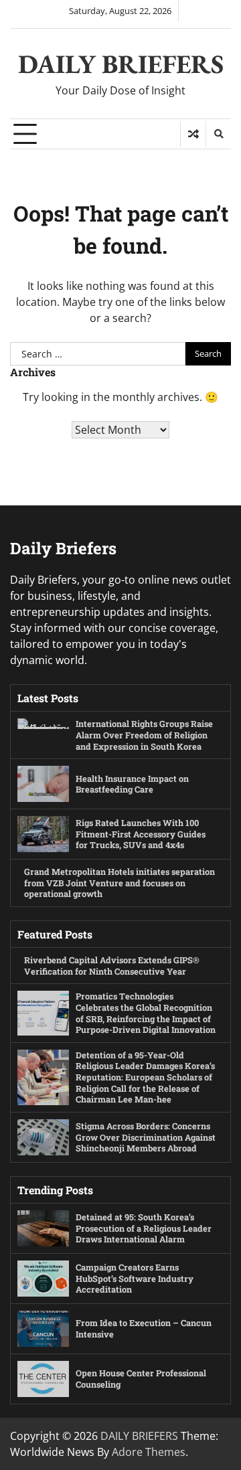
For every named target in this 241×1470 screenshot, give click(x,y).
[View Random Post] (193, 134)
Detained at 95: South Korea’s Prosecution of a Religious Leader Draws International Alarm (144, 1228)
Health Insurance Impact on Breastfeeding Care (132, 784)
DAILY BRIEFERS (121, 64)
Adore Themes (148, 1452)
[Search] (218, 134)
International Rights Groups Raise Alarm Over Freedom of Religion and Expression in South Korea (144, 734)
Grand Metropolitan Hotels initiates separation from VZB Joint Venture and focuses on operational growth (119, 882)
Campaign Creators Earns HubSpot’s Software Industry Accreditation (134, 1278)
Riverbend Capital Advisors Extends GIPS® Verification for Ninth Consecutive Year (111, 966)
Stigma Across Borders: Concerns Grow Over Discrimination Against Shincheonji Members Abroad (146, 1137)
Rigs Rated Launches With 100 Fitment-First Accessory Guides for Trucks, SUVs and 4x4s (141, 833)
